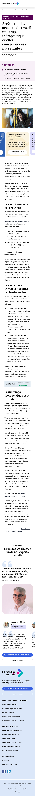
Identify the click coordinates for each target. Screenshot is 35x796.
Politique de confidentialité (17, 789)
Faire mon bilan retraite (10, 730)
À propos (5, 760)
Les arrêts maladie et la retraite (15, 70)
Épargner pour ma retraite (11, 717)
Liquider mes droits (9, 734)
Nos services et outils (10, 726)
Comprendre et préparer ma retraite (14, 700)
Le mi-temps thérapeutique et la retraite (17, 78)
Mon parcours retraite (10, 751)
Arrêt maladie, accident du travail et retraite (16, 17)
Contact (17, 792)
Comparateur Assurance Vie (12, 742)
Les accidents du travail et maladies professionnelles (16, 74)
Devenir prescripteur (9, 764)
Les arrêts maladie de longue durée (16, 221)
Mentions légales (8, 756)
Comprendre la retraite (10, 705)
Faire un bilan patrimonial (11, 747)
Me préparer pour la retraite (12, 709)
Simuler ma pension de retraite (13, 721)
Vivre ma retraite (8, 713)
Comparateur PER (8, 738)
